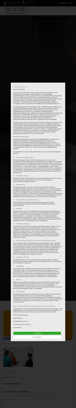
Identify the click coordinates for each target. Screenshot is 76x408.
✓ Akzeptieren (37, 333)
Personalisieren (37, 337)
